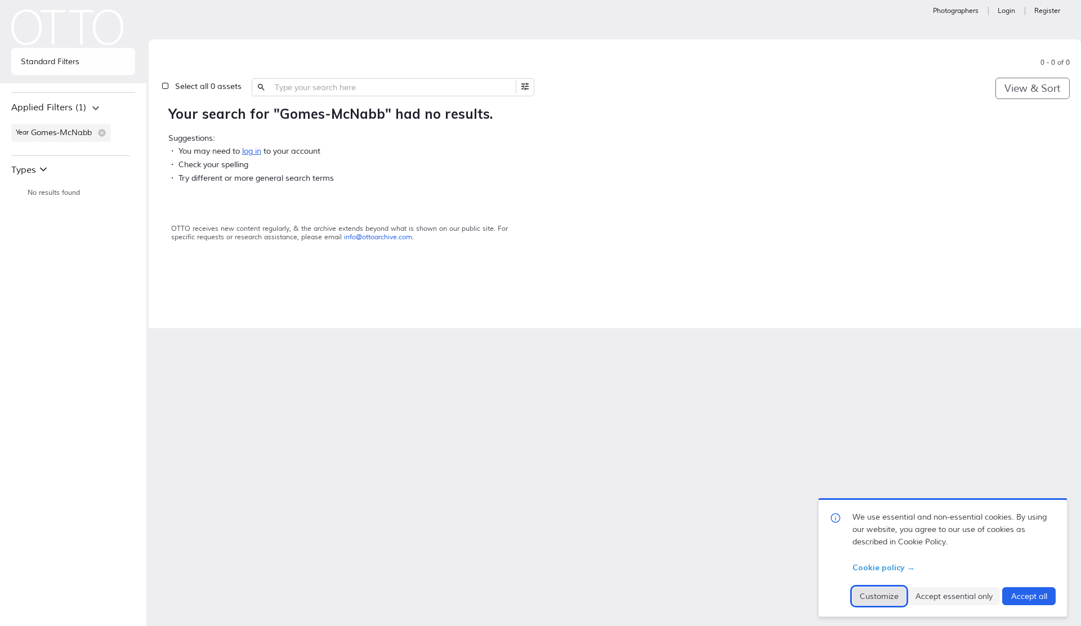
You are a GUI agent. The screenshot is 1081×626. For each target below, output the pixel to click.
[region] (73, 123)
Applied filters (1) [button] (48, 107)
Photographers (956, 11)
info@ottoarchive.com (378, 237)
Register (1047, 11)
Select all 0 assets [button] (208, 86)
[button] (102, 133)
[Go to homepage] (67, 27)
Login (1006, 11)
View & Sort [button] (1032, 88)
